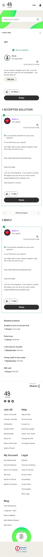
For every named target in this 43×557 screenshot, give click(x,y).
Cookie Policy (26, 484)
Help (34, 5)
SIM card (7, 368)
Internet (9, 339)
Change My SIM (27, 438)
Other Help (7, 32)
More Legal (26, 494)
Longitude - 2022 (10, 511)
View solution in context (12, 183)
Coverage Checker (28, 443)
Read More (8, 525)
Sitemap (24, 460)
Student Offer (9, 429)
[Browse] (4, 5)
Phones (8, 329)
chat (27, 175)
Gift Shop (7, 474)
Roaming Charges (28, 429)
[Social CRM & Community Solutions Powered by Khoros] (35, 385)
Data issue (8, 336)
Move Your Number (11, 470)
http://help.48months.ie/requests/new (17, 158)
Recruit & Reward (10, 465)
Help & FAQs (26, 414)
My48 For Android (10, 484)
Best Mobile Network (11, 520)
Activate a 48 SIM (10, 419)
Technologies (26, 489)
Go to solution (22, 50)
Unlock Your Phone (28, 434)
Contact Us (26, 424)
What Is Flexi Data (10, 443)
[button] (7, 91)
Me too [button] (10, 79)
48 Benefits (8, 424)
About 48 (7, 438)
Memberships (11, 350)
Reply (21, 98)
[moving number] (38, 213)
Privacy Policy (27, 474)
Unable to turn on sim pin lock (16, 325)
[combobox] (21, 19)
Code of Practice (28, 470)
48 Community (9, 5)
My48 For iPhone (10, 479)
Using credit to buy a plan (15, 357)
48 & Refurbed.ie (10, 506)
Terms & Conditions (28, 465)
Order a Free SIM (10, 414)
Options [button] (39, 32)
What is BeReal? (9, 515)
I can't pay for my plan (13, 347)
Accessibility (26, 479)
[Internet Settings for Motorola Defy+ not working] (5, 213)
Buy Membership (10, 460)
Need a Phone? (9, 448)
